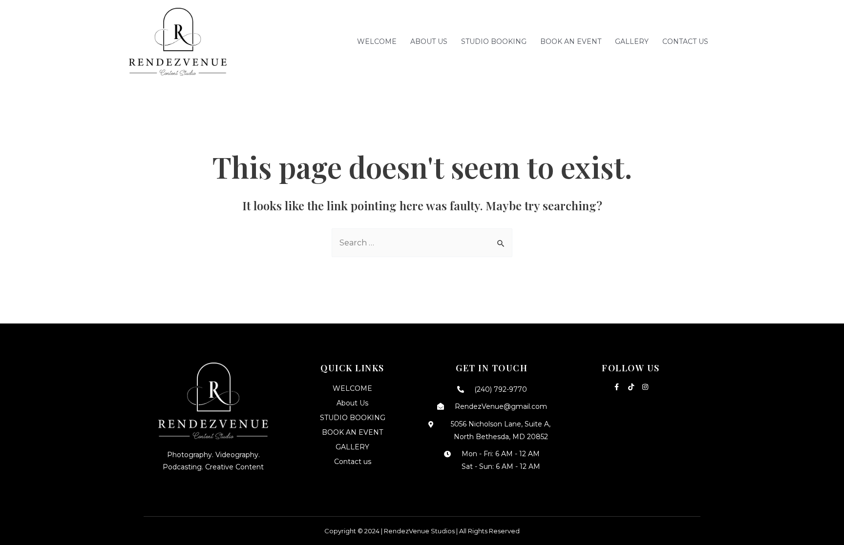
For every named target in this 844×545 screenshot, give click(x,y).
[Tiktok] (631, 387)
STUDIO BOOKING (494, 41)
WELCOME (377, 41)
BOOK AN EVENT (570, 41)
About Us (428, 41)
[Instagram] (645, 387)
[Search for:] (422, 242)
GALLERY (632, 41)
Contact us (685, 41)
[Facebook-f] (616, 387)
